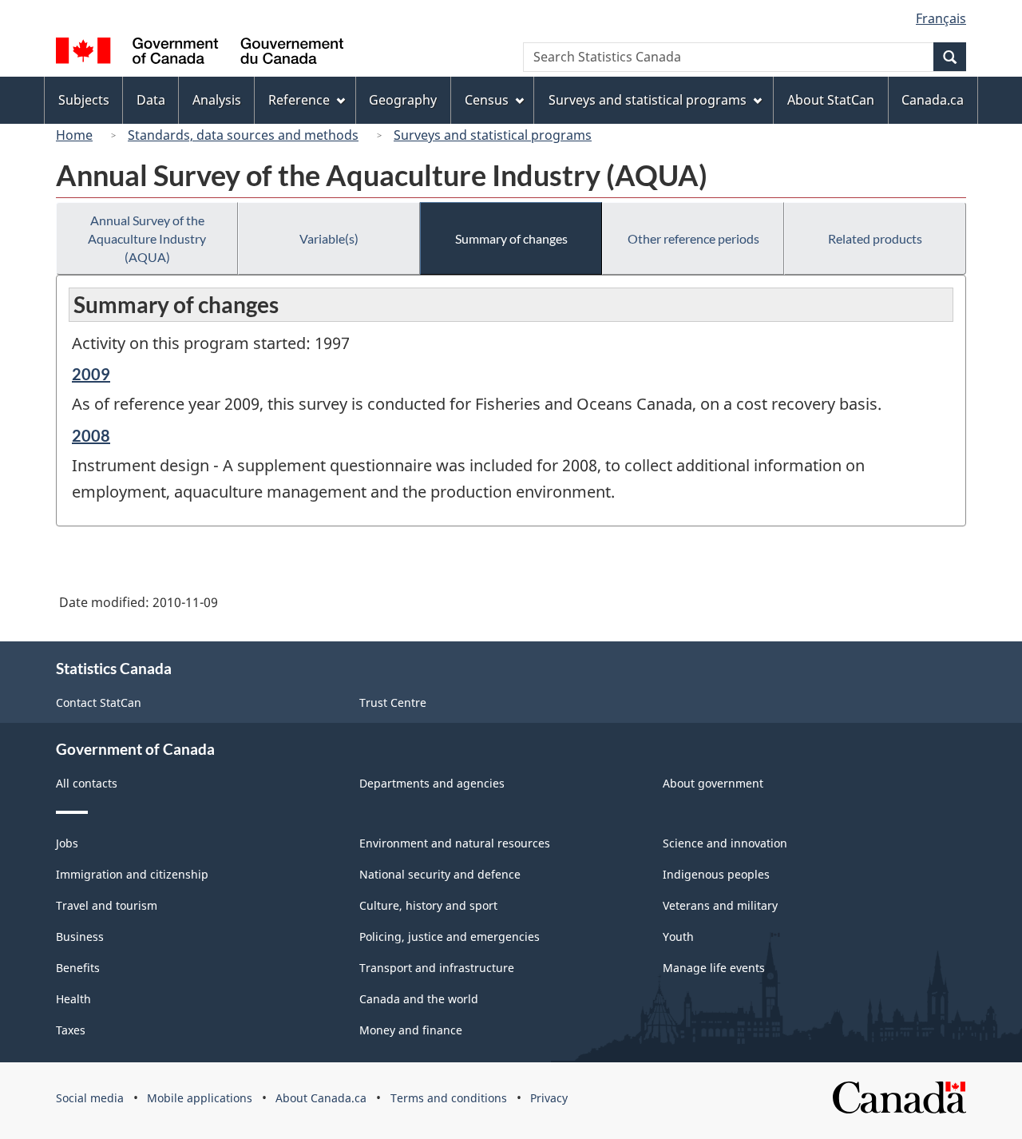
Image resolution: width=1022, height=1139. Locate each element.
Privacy (549, 1097)
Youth (678, 936)
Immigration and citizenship (132, 874)
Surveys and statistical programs (493, 135)
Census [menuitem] (487, 100)
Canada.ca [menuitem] (932, 100)
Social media (90, 1097)
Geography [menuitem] (403, 100)
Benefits (78, 967)
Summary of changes (511, 238)
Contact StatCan (98, 702)
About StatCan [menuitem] (830, 100)
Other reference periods (693, 238)
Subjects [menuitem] (83, 100)
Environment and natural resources (454, 843)
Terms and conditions (448, 1097)
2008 (91, 435)
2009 (91, 373)
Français (941, 18)
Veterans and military (720, 905)
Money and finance (410, 1030)
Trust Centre (392, 702)
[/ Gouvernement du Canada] (199, 53)
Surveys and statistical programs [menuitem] (648, 100)
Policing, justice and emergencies (449, 936)
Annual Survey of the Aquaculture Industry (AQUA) (147, 238)
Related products (875, 238)
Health (73, 998)
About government (713, 783)
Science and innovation (725, 843)
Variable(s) (328, 238)
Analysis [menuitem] (216, 100)
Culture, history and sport (428, 905)
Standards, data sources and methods (243, 135)
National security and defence (440, 874)
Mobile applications (199, 1097)
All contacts (86, 783)
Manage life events (714, 967)
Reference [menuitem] (299, 100)
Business (80, 936)
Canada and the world (418, 998)
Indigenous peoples (716, 874)
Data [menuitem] (151, 100)
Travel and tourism (106, 905)
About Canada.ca (320, 1097)
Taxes (70, 1030)
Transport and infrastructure (436, 967)
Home (74, 135)
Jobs (67, 843)
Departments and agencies (432, 783)
